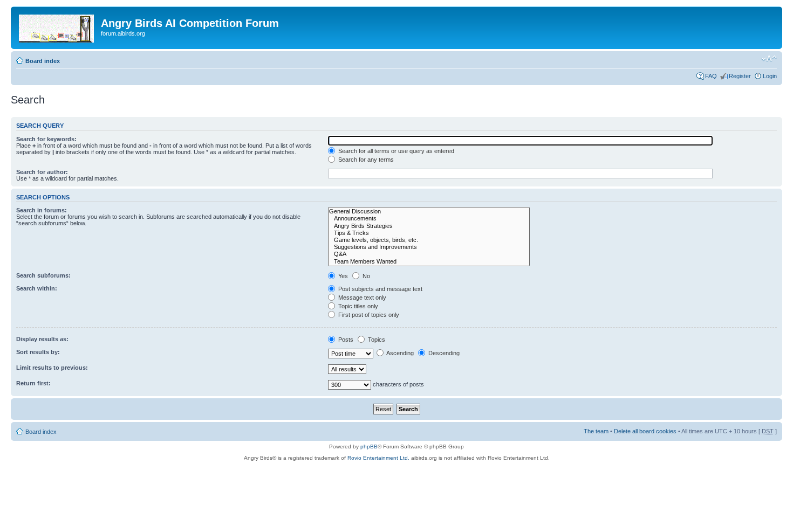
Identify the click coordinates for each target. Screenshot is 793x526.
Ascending (399, 353)
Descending (443, 353)
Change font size (769, 59)
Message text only (361, 297)
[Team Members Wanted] (429, 261)
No (365, 276)
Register (740, 76)
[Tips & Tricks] (429, 233)
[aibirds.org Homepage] (57, 26)
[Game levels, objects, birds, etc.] (429, 240)
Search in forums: (41, 210)
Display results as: (42, 339)
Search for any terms (365, 159)
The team (596, 431)
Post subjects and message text (379, 289)
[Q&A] (429, 254)
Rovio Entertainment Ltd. (378, 458)
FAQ (711, 76)
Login (770, 76)
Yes (342, 276)
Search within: (36, 288)
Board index (42, 61)
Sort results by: (38, 352)
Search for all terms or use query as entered (395, 151)
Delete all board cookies (645, 431)
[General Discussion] (429, 211)
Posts (345, 339)
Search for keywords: (46, 139)
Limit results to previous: (52, 367)
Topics (375, 339)
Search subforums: (43, 275)
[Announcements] (429, 218)
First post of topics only (368, 315)
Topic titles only (357, 306)
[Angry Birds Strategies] (429, 226)
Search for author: (42, 172)
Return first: (33, 383)
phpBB (369, 446)
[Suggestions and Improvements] (429, 247)
